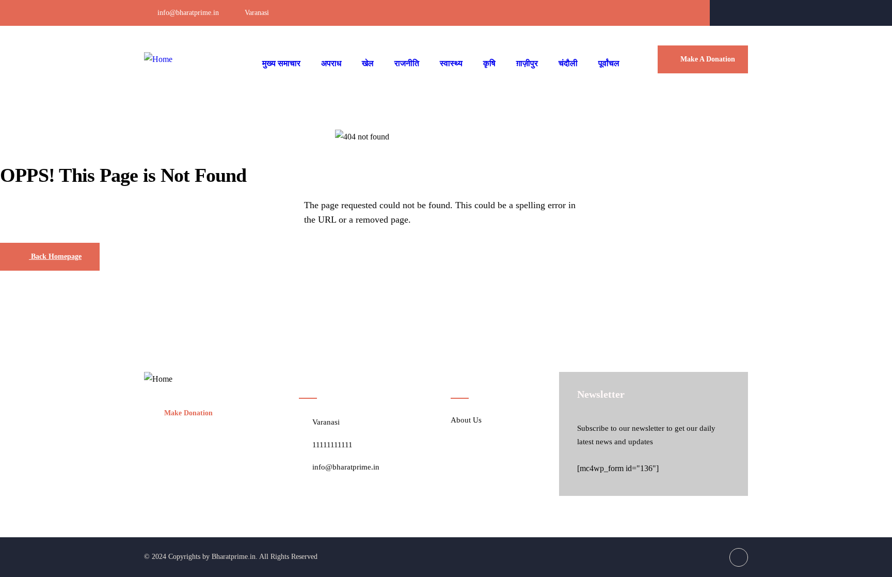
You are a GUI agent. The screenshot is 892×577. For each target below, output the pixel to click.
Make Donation (188, 413)
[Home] (158, 59)
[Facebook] (739, 13)
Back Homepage (55, 256)
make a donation (707, 59)
